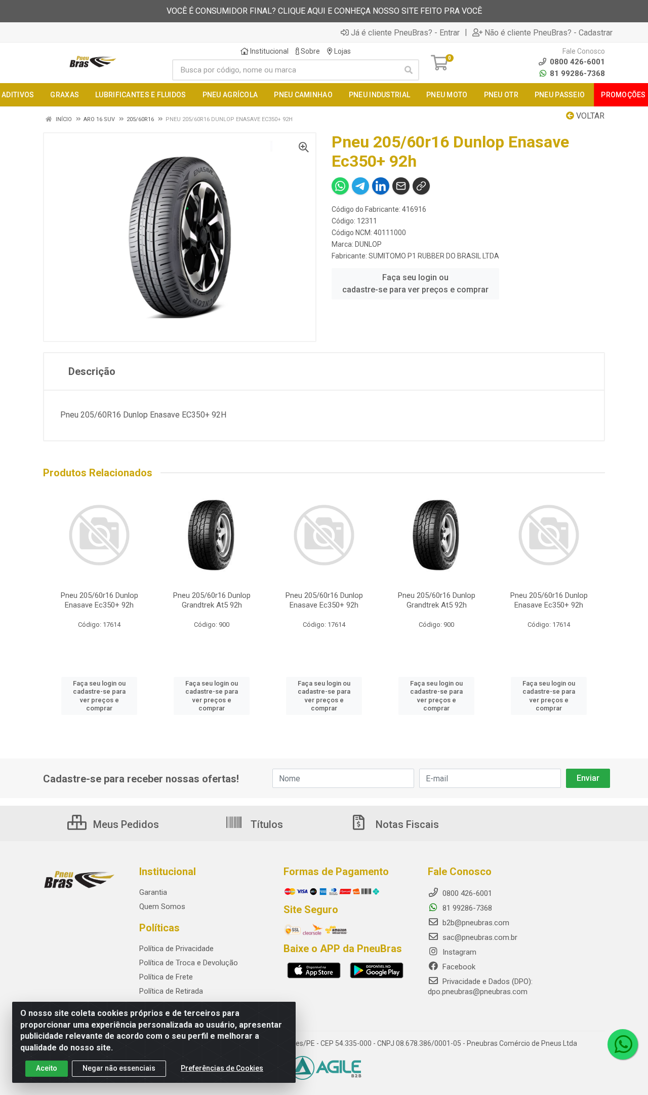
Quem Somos (162, 906)
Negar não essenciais (119, 1068)
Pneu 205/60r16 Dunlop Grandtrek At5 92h (212, 600)
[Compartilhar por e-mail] (401, 186)
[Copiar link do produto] (421, 186)
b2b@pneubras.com (474, 922)
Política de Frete (166, 976)
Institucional (269, 51)
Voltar (589, 116)
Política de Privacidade (176, 948)
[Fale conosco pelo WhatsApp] (623, 1044)
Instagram (458, 952)
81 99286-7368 (576, 73)
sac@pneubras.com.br (478, 937)
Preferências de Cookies (222, 1068)
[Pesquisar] (408, 70)
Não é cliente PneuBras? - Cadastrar (548, 32)
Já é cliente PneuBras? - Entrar (405, 32)
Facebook (457, 966)
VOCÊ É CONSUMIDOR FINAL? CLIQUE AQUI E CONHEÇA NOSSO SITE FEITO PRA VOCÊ (324, 11)
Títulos (265, 824)
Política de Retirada (171, 991)
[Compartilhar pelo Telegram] (360, 186)
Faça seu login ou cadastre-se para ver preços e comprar (415, 283)
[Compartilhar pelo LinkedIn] (380, 186)
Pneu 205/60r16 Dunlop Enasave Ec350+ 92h (99, 600)
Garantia (153, 892)
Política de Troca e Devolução (188, 962)
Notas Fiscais (406, 824)
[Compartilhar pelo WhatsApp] (340, 186)
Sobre (309, 51)
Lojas (342, 51)
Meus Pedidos (125, 824)
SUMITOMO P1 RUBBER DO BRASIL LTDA (434, 256)
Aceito (46, 1068)
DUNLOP (368, 244)
